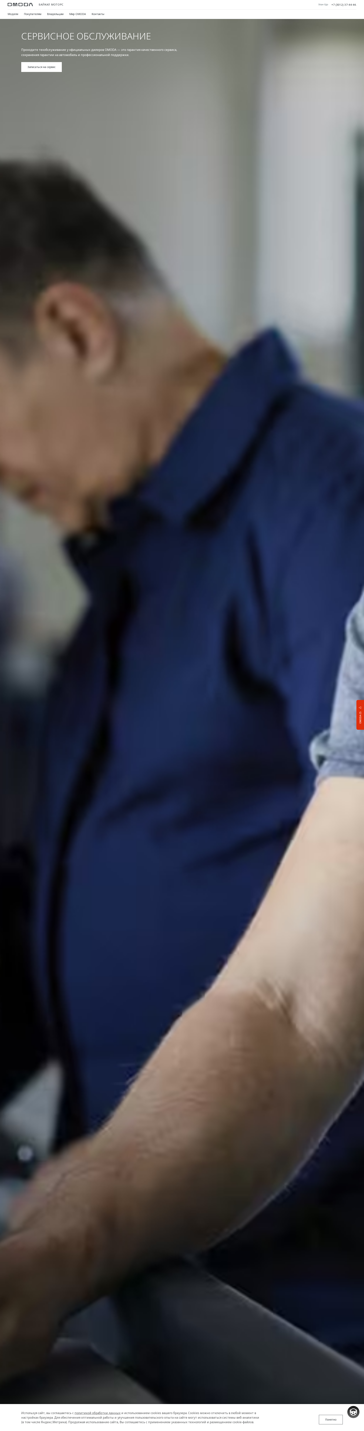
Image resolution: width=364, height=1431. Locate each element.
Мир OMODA (77, 14)
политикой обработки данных (98, 1413)
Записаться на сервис (41, 67)
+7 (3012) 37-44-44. (343, 4)
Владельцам (55, 14)
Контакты (98, 14)
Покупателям (32, 14)
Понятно (331, 1419)
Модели (13, 14)
